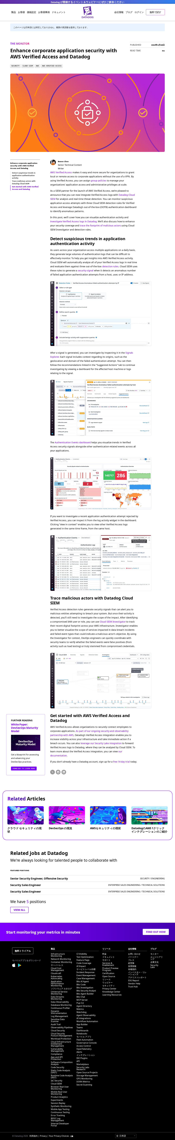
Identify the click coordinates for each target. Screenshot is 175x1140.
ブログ (129, 12)
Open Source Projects (87, 1072)
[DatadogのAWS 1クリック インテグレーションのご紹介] (151, 821)
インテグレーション (85, 1055)
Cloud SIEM (56, 1084)
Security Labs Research (82, 1068)
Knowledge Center (111, 992)
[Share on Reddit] (58, 772)
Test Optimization (85, 957)
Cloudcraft (56, 973)
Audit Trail (56, 1024)
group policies (98, 180)
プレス (131, 960)
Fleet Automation (84, 1040)
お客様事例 (44, 12)
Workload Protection (61, 1039)
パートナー (133, 957)
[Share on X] (52, 772)
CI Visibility (81, 954)
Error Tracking (58, 1115)
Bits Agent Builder (85, 994)
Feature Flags (82, 960)
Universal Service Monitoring (59, 993)
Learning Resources (112, 995)
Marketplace (82, 1064)
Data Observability (60, 1002)
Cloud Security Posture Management (61, 1035)
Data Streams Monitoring (57, 998)
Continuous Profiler (60, 1008)
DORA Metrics (83, 1082)
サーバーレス (57, 965)
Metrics (80, 1009)
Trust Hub (133, 987)
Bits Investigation (84, 988)
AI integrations (83, 1018)
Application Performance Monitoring (57, 983)
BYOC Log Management (57, 1119)
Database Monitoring (61, 1005)
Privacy (43, 1136)
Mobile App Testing (60, 1109)
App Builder (82, 1024)
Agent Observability (86, 1015)
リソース (106, 979)
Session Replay (58, 1103)
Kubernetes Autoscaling (56, 977)
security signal (85, 270)
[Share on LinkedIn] (63, 772)
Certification (108, 973)
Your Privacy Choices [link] (59, 1136)
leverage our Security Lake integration (101, 743)
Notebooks (81, 1034)
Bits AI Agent (82, 981)
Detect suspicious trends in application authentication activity (87, 241)
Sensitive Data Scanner (58, 1020)
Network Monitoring (61, 959)
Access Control (83, 1046)
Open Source (108, 976)
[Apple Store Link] (15, 965)
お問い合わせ (134, 954)
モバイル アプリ (83, 1037)
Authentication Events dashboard (73, 442)
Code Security (57, 1067)
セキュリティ (108, 986)
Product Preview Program (110, 969)
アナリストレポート (137, 977)
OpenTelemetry (83, 1049)
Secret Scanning (84, 1085)
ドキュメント (108, 957)
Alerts (79, 1052)
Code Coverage (83, 963)
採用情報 (132, 966)
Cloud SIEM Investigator (113, 621)
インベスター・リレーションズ (137, 973)
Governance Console (86, 1043)
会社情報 (118, 12)
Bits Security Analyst (86, 991)
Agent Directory (84, 1006)
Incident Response (85, 972)
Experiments (57, 1100)
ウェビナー (107, 982)
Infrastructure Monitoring (58, 955)
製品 (13, 12)
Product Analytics (59, 1097)
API (78, 1061)
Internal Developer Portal (60, 1124)
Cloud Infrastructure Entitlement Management (61, 1044)
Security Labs (154, 966)
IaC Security (56, 1081)
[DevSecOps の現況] (69, 821)
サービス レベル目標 (85, 969)
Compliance (56, 1054)
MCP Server (82, 1000)
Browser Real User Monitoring (60, 1088)
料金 (104, 954)
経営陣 (131, 963)
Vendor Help (134, 983)
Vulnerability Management (57, 1050)
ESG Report (133, 980)
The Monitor (19, 43)
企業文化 (154, 962)
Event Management (85, 975)
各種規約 (132, 969)
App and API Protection (57, 1058)
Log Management (59, 1016)
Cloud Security (58, 1031)
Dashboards (82, 1031)
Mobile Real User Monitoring (59, 1093)
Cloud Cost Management (57, 969)
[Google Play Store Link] (19, 966)
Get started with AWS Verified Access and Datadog (90, 718)
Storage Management (87, 1075)
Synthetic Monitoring (61, 1106)
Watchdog (81, 1012)
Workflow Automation (87, 1021)
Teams (79, 1027)
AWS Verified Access (61, 172)
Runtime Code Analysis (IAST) (62, 1076)
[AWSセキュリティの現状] (110, 821)
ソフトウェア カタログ (61, 989)
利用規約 (33, 1136)
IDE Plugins (82, 1058)
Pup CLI (80, 1003)
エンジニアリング (156, 958)
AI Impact (81, 966)
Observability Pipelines (62, 1027)
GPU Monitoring (84, 1079)
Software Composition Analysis (62, 1063)
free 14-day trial (121, 761)
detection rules (110, 266)
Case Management (85, 978)
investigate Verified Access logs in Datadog (73, 221)
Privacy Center (109, 989)
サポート (106, 960)
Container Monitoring (61, 962)
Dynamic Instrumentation (59, 1012)
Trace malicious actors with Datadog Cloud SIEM (91, 600)
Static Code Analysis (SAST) (60, 1071)
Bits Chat (80, 997)
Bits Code (81, 985)
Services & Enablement (108, 964)
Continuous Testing (60, 1112)
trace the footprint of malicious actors (100, 225)
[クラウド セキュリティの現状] (27, 821)
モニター (154, 954)
